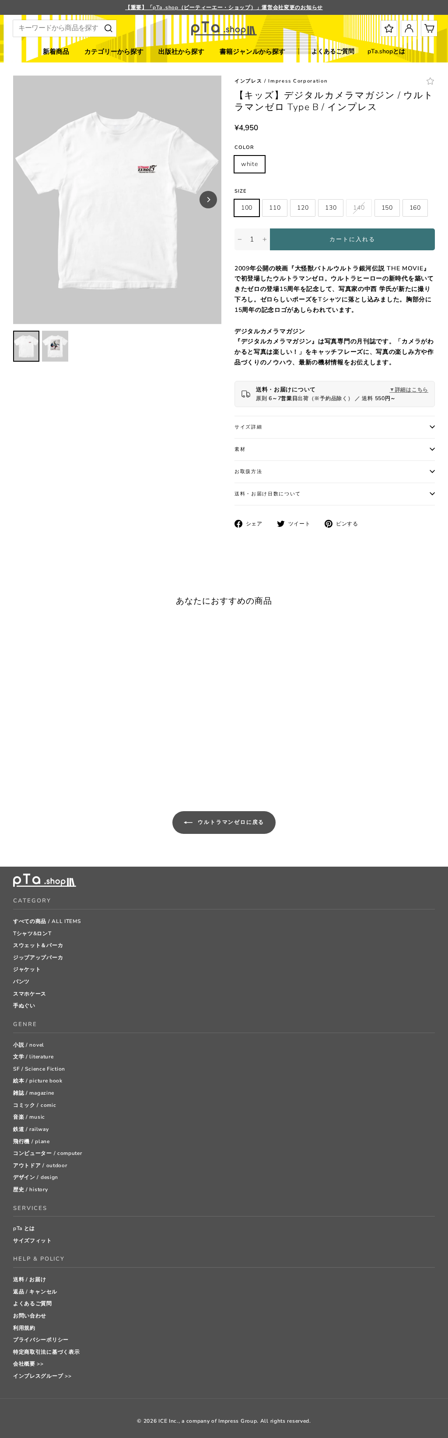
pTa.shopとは (386, 51)
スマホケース (29, 993)
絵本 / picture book (38, 1080)
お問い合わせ (29, 1315)
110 (274, 208)
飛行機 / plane (31, 1141)
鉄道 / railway (31, 1129)
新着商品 (56, 51)
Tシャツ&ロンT (32, 933)
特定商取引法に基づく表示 (46, 1351)
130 (330, 208)
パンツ (21, 981)
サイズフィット (32, 1240)
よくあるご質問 (333, 51)
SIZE (240, 191)
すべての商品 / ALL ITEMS (47, 921)
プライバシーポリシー (41, 1339)
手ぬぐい (24, 1005)
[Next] (208, 199)
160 (415, 208)
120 (302, 208)
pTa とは (24, 1228)
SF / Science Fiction (39, 1068)
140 (358, 208)
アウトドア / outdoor (40, 1165)
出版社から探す (181, 51)
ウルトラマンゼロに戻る (230, 822)
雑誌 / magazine (33, 1092)
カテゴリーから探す (114, 51)
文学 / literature (33, 1056)
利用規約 (24, 1327)
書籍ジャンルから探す (252, 51)
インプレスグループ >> (42, 1375)
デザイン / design (35, 1177)
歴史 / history (30, 1189)
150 (387, 208)
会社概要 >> (28, 1363)
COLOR (244, 147)
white (249, 164)
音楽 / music (29, 1116)
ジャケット (27, 969)
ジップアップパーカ (38, 957)
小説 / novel (28, 1044)
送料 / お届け (29, 1279)
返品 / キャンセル (35, 1291)
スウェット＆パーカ (38, 945)
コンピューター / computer (47, 1153)
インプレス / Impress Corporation (280, 81)
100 (246, 208)
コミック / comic (34, 1105)
